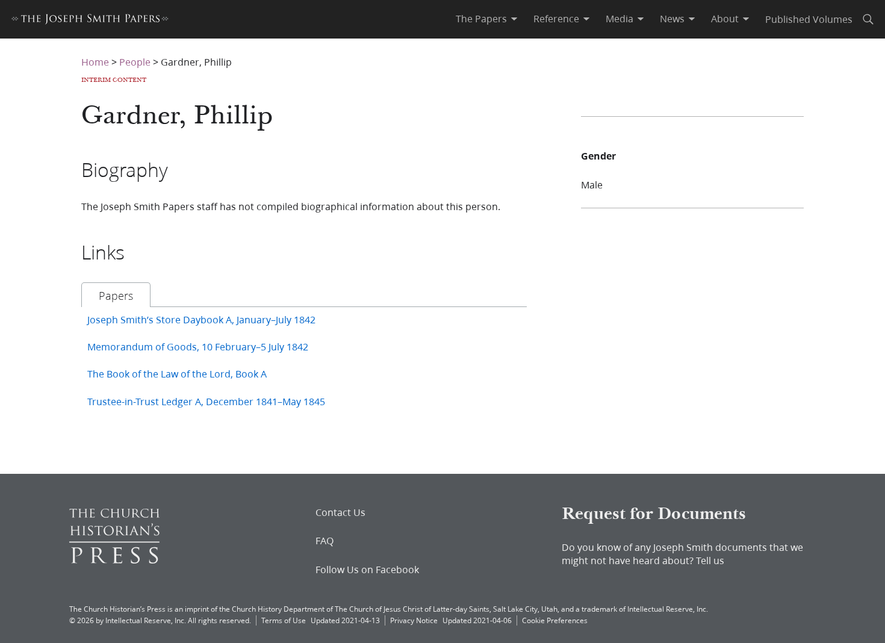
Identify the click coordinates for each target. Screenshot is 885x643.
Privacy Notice (414, 620)
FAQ (324, 540)
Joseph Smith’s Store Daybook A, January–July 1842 (201, 319)
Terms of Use (283, 620)
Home (95, 62)
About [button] (725, 18)
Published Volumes (808, 19)
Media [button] (619, 18)
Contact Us (340, 512)
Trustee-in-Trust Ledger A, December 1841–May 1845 (206, 401)
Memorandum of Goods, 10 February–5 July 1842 (197, 346)
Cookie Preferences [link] (555, 620)
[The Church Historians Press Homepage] (114, 560)
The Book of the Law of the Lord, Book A (177, 374)
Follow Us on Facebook (367, 569)
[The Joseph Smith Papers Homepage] (90, 21)
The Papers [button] (481, 18)
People (135, 62)
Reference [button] (556, 18)
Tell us (710, 560)
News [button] (672, 18)
